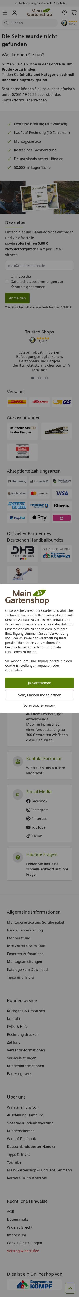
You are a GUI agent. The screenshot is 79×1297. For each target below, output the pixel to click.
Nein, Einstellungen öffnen (39, 695)
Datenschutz (31, 705)
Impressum (48, 705)
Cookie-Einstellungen (20, 665)
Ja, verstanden (39, 682)
